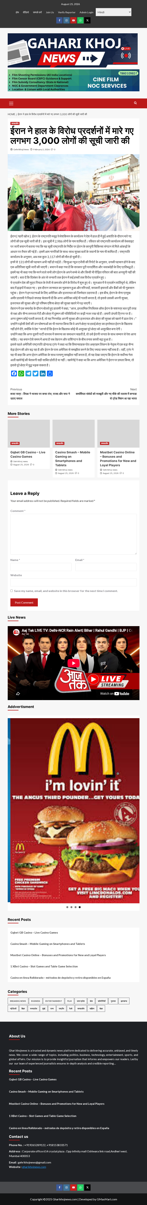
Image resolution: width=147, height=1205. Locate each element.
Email (79, 559)
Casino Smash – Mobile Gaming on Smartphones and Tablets (47, 943)
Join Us (50, 12)
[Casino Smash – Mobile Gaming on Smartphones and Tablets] (74, 434)
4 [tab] (80, 907)
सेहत (101, 1008)
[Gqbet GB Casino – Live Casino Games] (29, 434)
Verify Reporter (66, 12)
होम (17, 12)
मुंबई (43, 1008)
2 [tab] (71, 907)
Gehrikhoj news (20, 461)
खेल (91, 1001)
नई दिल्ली (13, 1008)
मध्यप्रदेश (33, 1008)
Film (69, 1001)
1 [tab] (67, 907)
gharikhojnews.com (34, 1166)
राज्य (52, 1008)
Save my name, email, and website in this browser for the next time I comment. (66, 590)
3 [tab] (76, 907)
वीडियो (26, 12)
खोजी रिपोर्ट (102, 1001)
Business (35, 1001)
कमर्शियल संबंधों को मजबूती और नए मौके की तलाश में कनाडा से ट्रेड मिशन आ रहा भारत (106, 393)
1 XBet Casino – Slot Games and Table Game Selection (44, 966)
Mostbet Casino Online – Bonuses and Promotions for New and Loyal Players (58, 955)
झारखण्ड (124, 1001)
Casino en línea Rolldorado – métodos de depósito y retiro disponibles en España (60, 977)
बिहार (23, 1008)
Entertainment (53, 1001)
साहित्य (92, 1008)
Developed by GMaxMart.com (98, 1199)
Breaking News (18, 1001)
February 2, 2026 (41, 149)
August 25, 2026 (21, 464)
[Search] (135, 103)
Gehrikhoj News (21, 149)
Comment (17, 510)
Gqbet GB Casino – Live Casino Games (34, 932)
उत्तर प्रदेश (81, 1001)
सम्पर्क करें (37, 12)
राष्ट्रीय (61, 1008)
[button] (11, 102)
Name (15, 559)
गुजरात (113, 1001)
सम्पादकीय (14, 123)
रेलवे (70, 1008)
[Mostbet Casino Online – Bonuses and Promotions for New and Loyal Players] (118, 434)
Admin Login (86, 12)
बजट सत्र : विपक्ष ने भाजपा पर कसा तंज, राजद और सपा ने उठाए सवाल (40, 393)
